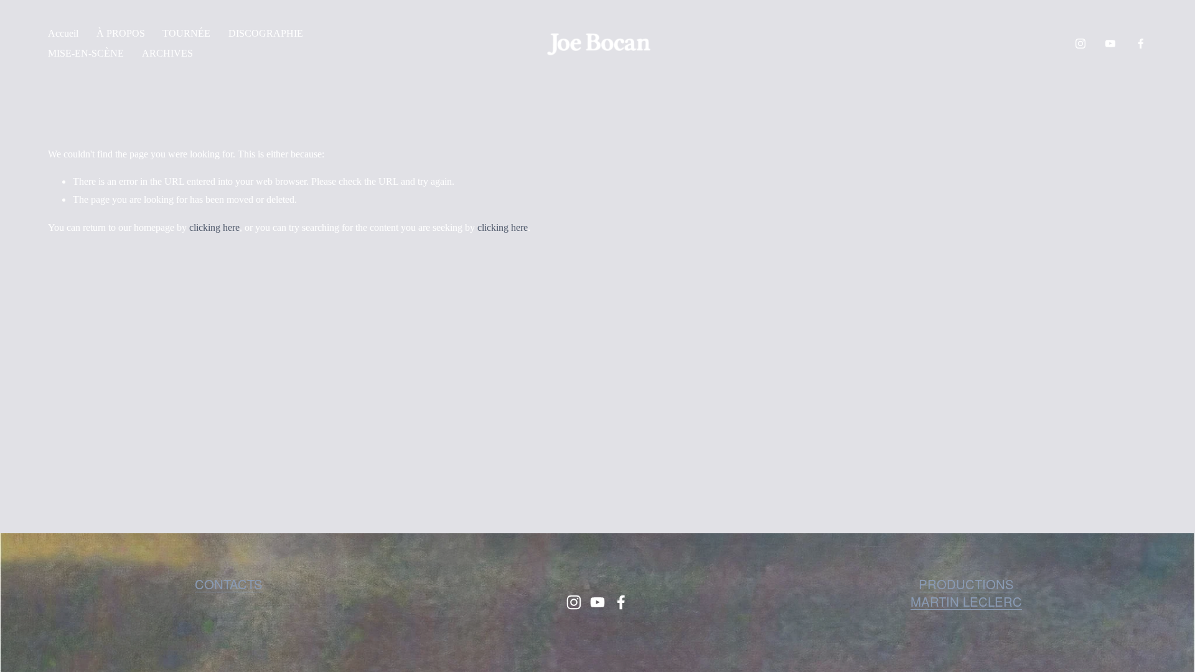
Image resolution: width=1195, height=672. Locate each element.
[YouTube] (1110, 43)
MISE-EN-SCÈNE (86, 53)
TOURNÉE (186, 33)
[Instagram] (1080, 43)
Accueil (63, 33)
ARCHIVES (167, 53)
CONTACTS (229, 584)
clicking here (214, 227)
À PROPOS (120, 33)
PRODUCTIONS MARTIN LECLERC (966, 593)
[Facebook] (1141, 43)
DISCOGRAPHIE (265, 33)
